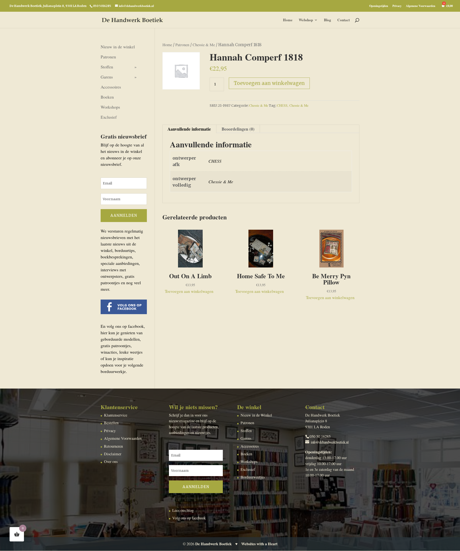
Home (288, 20)
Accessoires (111, 87)
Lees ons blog (183, 510)
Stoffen (107, 67)
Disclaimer (112, 453)
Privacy (397, 6)
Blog (327, 20)
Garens (107, 77)
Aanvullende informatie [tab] (189, 129)
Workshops (110, 107)
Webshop (306, 20)
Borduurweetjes (253, 477)
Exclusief (109, 117)
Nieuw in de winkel (118, 47)
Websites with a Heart (259, 544)
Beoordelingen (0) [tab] (238, 129)
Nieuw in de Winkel (256, 415)
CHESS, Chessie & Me (292, 105)
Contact (343, 20)
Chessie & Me (204, 44)
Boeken (107, 97)
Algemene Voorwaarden (420, 6)
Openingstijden (378, 6)
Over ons (111, 461)
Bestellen (111, 422)
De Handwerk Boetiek (213, 544)
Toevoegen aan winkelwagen (269, 83)
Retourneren (113, 446)
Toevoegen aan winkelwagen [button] (189, 291)
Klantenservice (115, 415)
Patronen (182, 44)
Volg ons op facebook (189, 518)
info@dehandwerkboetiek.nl (330, 442)
